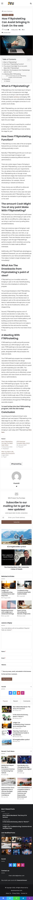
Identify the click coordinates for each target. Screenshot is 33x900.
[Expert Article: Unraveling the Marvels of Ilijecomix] (24, 604)
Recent (15, 701)
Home (5, 11)
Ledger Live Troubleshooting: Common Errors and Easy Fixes (7, 593)
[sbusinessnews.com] (11, 3)
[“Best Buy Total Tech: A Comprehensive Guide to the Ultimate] (7, 733)
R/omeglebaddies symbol (21, 739)
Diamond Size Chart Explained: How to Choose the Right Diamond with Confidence (7, 791)
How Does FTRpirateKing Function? (14, 64)
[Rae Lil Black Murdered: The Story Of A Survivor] (7, 709)
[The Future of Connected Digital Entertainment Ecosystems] (6, 852)
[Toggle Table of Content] (28, 59)
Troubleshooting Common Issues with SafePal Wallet (24, 592)
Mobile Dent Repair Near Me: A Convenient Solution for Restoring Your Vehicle (8, 769)
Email (3, 658)
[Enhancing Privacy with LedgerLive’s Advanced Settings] (8, 604)
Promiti (6, 29)
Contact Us (24, 893)
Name (3, 651)
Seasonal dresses (22, 880)
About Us (8, 893)
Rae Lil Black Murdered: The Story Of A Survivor (21, 708)
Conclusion (7, 79)
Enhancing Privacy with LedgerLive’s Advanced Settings (7, 612)
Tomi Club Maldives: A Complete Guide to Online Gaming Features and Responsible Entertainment (24, 792)
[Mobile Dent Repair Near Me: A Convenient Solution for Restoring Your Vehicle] (8, 760)
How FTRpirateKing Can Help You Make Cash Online (7, 443)
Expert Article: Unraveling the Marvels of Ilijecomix (23, 612)
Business (9, 11)
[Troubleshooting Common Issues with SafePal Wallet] (24, 585)
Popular (5, 701)
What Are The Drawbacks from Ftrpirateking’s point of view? (17, 71)
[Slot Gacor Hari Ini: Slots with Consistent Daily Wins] (27, 852)
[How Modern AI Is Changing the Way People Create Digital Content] (24, 760)
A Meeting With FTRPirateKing (12, 74)
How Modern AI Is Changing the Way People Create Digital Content (24, 768)
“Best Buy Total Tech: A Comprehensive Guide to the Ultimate (21, 733)
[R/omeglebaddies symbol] (7, 742)
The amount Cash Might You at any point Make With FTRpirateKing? (15, 67)
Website (3, 664)
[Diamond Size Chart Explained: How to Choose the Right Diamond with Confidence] (8, 782)
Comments (26, 701)
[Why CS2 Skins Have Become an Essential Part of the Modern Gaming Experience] (27, 845)
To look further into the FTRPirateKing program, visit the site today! (17, 76)
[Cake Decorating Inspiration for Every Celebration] (6, 839)
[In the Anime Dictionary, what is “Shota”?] (7, 717)
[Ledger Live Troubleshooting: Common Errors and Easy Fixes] (8, 585)
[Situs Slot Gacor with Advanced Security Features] (16, 852)
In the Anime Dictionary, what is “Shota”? (20, 715)
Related (8, 81)
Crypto (11, 15)
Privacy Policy (16, 893)
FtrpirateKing (16, 464)
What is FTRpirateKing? (10, 62)
